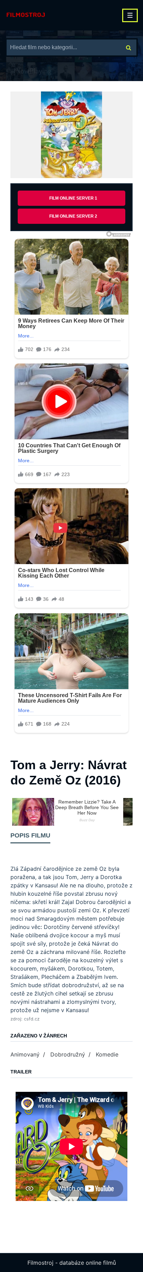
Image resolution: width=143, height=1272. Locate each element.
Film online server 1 (73, 198)
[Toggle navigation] (130, 15)
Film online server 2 (73, 216)
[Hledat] (128, 47)
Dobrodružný (67, 1054)
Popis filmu (30, 835)
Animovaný (25, 1054)
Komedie (107, 1054)
